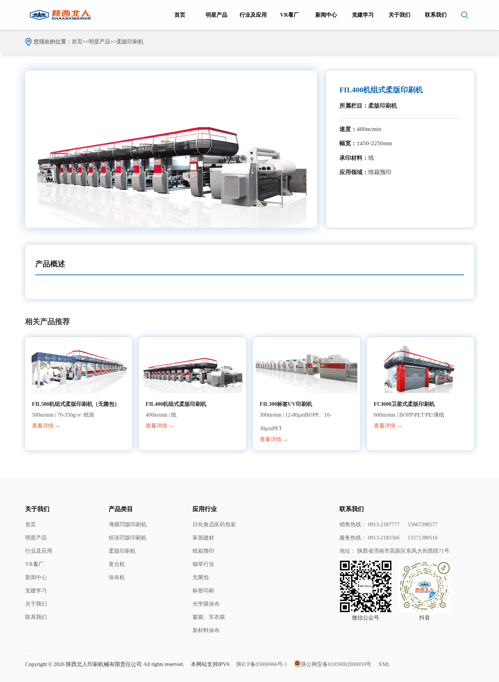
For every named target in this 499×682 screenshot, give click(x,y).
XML (384, 664)
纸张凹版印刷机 (128, 538)
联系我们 (436, 15)
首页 (179, 15)
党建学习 (363, 15)
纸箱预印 (203, 551)
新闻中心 (326, 15)
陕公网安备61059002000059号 (336, 664)
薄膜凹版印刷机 (128, 524)
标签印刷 (203, 590)
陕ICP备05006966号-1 (261, 664)
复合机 (117, 564)
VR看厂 (289, 15)
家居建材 (203, 538)
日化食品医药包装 (214, 524)
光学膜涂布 (206, 604)
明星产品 (216, 15)
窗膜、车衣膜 (208, 617)
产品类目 (121, 509)
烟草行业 (203, 564)
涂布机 (117, 577)
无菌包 (200, 577)
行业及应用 (253, 15)
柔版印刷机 (130, 41)
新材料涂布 (206, 630)
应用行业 (204, 509)
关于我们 (399, 15)
